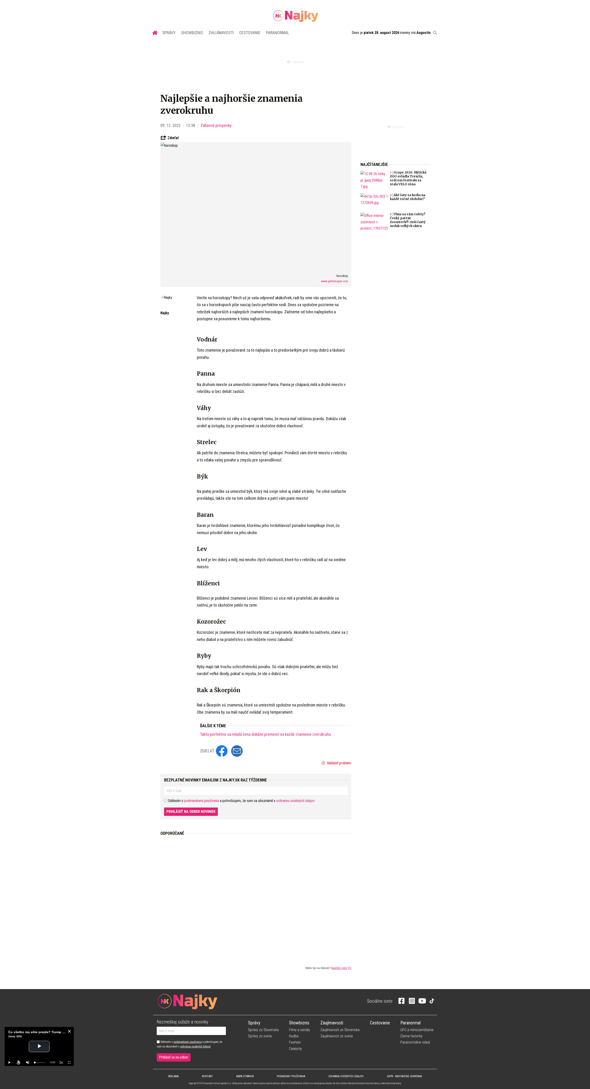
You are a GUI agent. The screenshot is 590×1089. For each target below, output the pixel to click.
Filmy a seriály (299, 1030)
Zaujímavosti (221, 32)
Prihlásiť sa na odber (173, 1057)
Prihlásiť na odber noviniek (190, 811)
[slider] (40, 1062)
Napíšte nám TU (341, 968)
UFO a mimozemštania (416, 1030)
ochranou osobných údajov (295, 801)
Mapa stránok (245, 1076)
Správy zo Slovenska (263, 1030)
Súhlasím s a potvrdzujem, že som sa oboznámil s (189, 1044)
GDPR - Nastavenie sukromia (404, 1076)
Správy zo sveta (260, 1036)
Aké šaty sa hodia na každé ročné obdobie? (407, 197)
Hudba (293, 1036)
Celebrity (295, 1049)
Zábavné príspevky (216, 125)
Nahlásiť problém (338, 763)
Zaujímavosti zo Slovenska (340, 1030)
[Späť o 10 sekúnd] (18, 1062)
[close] (69, 1031)
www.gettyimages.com (334, 281)
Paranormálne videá (415, 1042)
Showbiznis (192, 32)
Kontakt (207, 1076)
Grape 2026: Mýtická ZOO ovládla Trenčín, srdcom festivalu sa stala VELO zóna (408, 178)
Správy (169, 32)
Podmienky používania (291, 1076)
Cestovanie (249, 32)
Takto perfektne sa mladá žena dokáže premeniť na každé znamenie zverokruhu (265, 734)
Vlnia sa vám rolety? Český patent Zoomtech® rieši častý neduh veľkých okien (408, 220)
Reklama (173, 1076)
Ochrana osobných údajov (346, 1076)
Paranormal (277, 32)
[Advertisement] (255, 897)
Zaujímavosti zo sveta (336, 1036)
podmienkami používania (201, 801)
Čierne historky (411, 1036)
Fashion (295, 1042)
